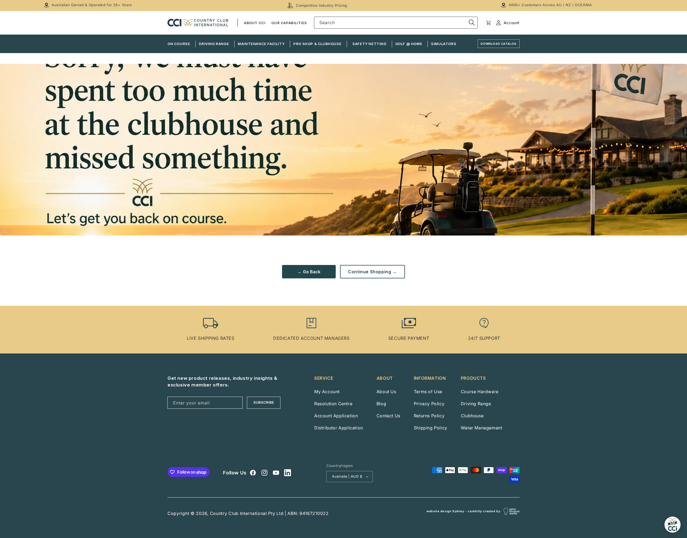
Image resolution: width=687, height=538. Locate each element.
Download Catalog (499, 44)
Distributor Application (338, 427)
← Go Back (309, 271)
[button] (488, 22)
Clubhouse (472, 415)
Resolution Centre (333, 403)
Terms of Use (428, 391)
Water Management (481, 427)
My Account (327, 391)
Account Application (336, 415)
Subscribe (263, 402)
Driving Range (476, 403)
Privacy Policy (429, 403)
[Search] (472, 22)
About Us (386, 391)
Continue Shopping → (372, 271)
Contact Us (388, 415)
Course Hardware (480, 391)
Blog (381, 403)
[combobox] (396, 23)
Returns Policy (429, 415)
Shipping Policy (430, 427)
